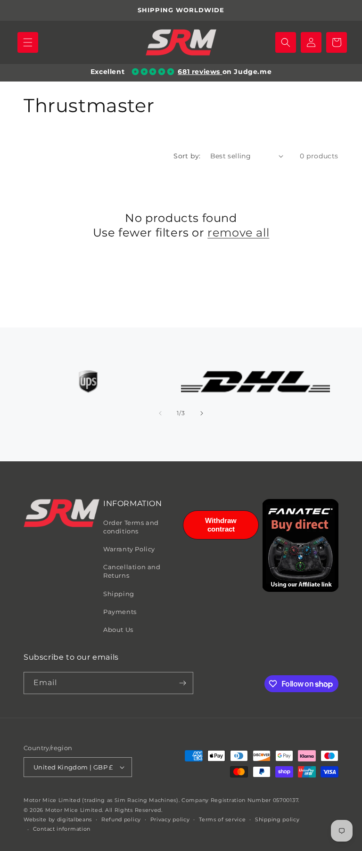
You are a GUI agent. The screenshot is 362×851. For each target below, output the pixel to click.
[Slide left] (160, 413)
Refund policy (121, 819)
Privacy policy (170, 819)
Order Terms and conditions (131, 527)
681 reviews (200, 71)
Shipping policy (277, 819)
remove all (238, 232)
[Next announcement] (343, 10)
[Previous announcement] (18, 10)
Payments (120, 611)
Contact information (61, 829)
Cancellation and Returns (132, 571)
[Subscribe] (182, 683)
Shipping (118, 593)
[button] (27, 42)
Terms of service (222, 819)
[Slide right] (201, 413)
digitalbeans (74, 819)
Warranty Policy (129, 549)
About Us (118, 629)
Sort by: (186, 156)
